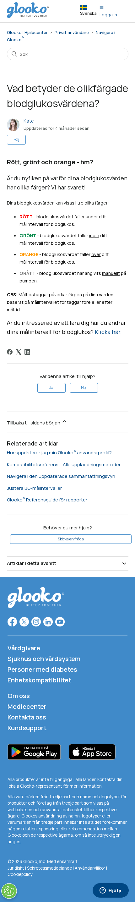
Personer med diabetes (42, 669)
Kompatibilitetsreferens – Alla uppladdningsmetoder (64, 464)
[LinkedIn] (27, 352)
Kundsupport (27, 728)
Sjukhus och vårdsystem (44, 658)
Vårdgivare (24, 648)
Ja (51, 387)
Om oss (19, 696)
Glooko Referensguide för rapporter (47, 499)
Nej (84, 387)
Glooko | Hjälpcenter (27, 32)
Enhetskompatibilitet (39, 680)
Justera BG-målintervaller (34, 488)
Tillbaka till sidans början (34, 422)
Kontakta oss (27, 717)
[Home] (28, 16)
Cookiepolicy (20, 874)
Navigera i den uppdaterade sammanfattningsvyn (61, 476)
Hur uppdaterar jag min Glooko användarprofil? (59, 452)
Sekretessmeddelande (49, 868)
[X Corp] (18, 352)
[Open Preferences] (9, 891)
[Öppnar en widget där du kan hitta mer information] (111, 891)
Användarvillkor (90, 868)
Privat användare (72, 32)
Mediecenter (27, 706)
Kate (29, 121)
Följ (16, 139)
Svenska (88, 13)
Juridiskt (16, 868)
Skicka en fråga (71, 539)
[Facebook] (10, 352)
